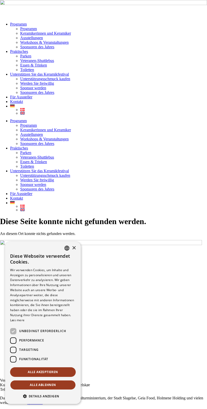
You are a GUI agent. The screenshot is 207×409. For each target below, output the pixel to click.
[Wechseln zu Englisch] (113, 113)
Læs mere (17, 320)
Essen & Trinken (33, 65)
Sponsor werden (33, 88)
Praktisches (19, 51)
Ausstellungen (31, 38)
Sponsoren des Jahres (37, 47)
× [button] (74, 248)
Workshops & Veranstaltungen (44, 42)
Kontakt (16, 101)
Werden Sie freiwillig (37, 83)
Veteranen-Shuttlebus (37, 60)
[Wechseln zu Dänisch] (113, 109)
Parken (25, 56)
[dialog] (43, 323)
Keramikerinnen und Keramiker (45, 33)
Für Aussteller (21, 97)
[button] (43, 396)
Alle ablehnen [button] (43, 385)
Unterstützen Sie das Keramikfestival (39, 74)
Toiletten (27, 70)
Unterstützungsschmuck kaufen (45, 79)
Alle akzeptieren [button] (43, 372)
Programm (18, 24)
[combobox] (66, 248)
